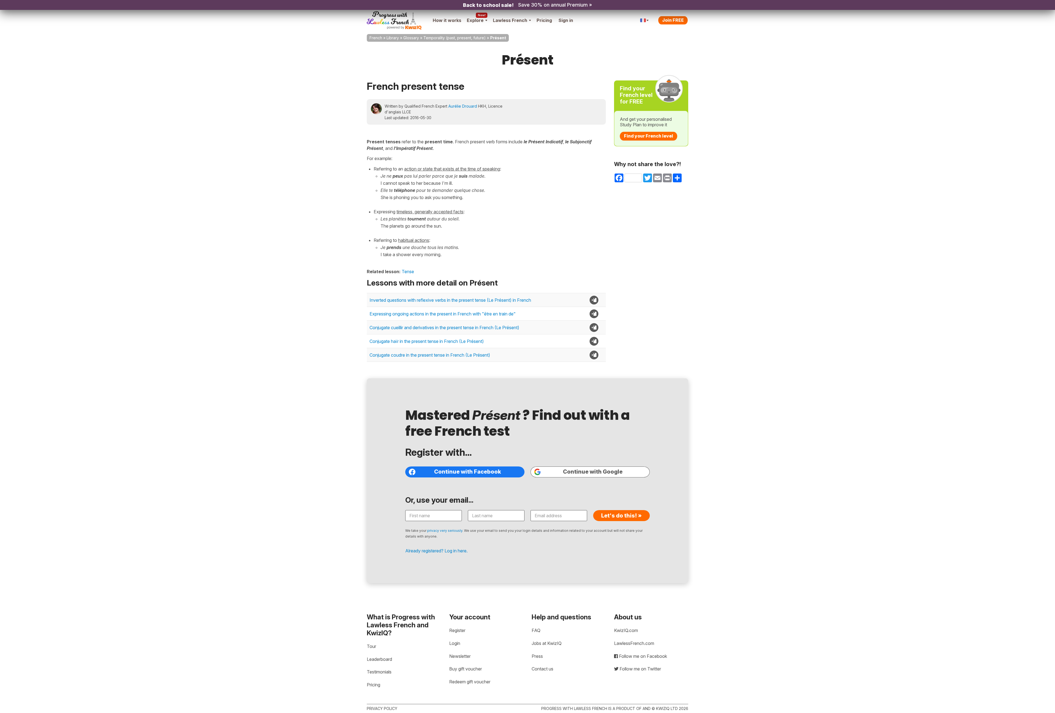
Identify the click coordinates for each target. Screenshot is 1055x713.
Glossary (411, 37)
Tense (408, 271)
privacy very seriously (444, 531)
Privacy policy (382, 708)
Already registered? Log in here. (436, 550)
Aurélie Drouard (462, 106)
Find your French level (648, 136)
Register (457, 630)
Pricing (544, 20)
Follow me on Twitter (639, 669)
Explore (475, 20)
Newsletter (460, 656)
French (376, 37)
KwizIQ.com (626, 630)
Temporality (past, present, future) (454, 37)
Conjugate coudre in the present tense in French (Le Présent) (430, 355)
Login (454, 643)
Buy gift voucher (465, 669)
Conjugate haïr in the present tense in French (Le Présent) (427, 341)
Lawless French (510, 20)
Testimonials (379, 672)
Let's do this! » (621, 515)
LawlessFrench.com (634, 643)
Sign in (566, 20)
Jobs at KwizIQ (547, 643)
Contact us (542, 669)
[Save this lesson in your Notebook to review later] (594, 300)
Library (393, 37)
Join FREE (673, 20)
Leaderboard (379, 659)
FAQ (536, 630)
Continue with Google (593, 471)
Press (537, 656)
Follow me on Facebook (642, 656)
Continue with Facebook (467, 471)
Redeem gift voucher (469, 681)
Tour (371, 646)
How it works (447, 20)
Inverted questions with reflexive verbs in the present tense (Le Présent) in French (450, 300)
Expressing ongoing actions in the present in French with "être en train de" (443, 314)
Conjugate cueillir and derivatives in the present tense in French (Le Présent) (444, 327)
